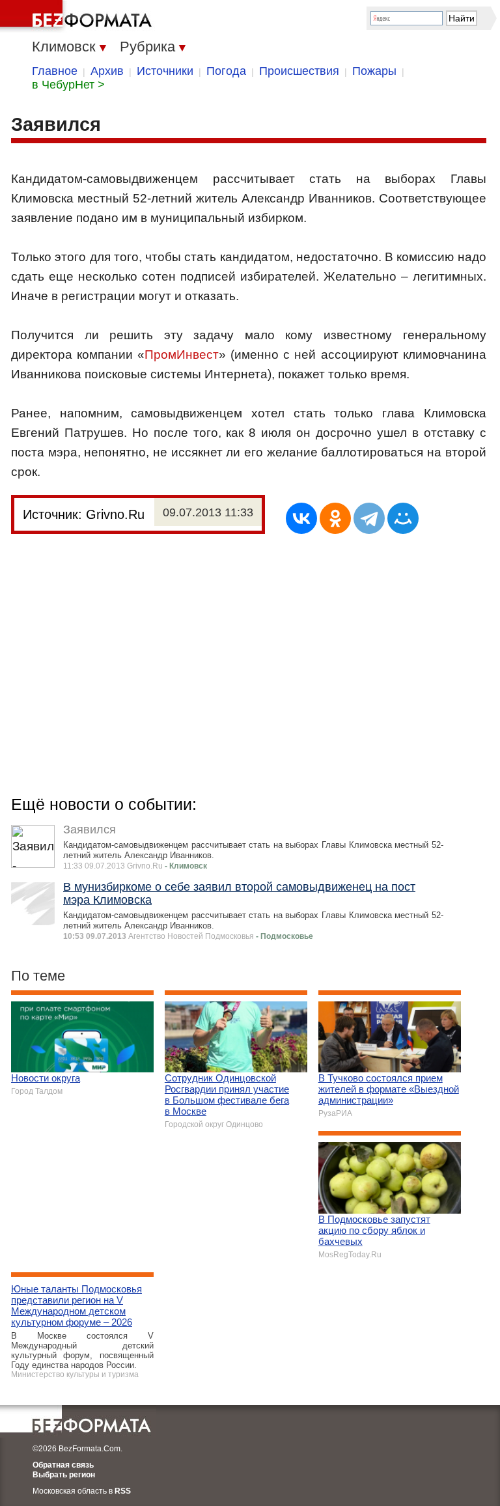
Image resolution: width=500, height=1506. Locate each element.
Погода (226, 70)
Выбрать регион (64, 1474)
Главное (54, 70)
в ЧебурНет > (68, 84)
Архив (107, 70)
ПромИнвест (182, 354)
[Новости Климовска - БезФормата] (78, 16)
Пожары (374, 70)
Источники (165, 70)
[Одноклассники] (335, 518)
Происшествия (299, 70)
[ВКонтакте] (301, 518)
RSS (123, 1491)
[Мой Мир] (403, 518)
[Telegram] (369, 518)
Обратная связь (63, 1465)
